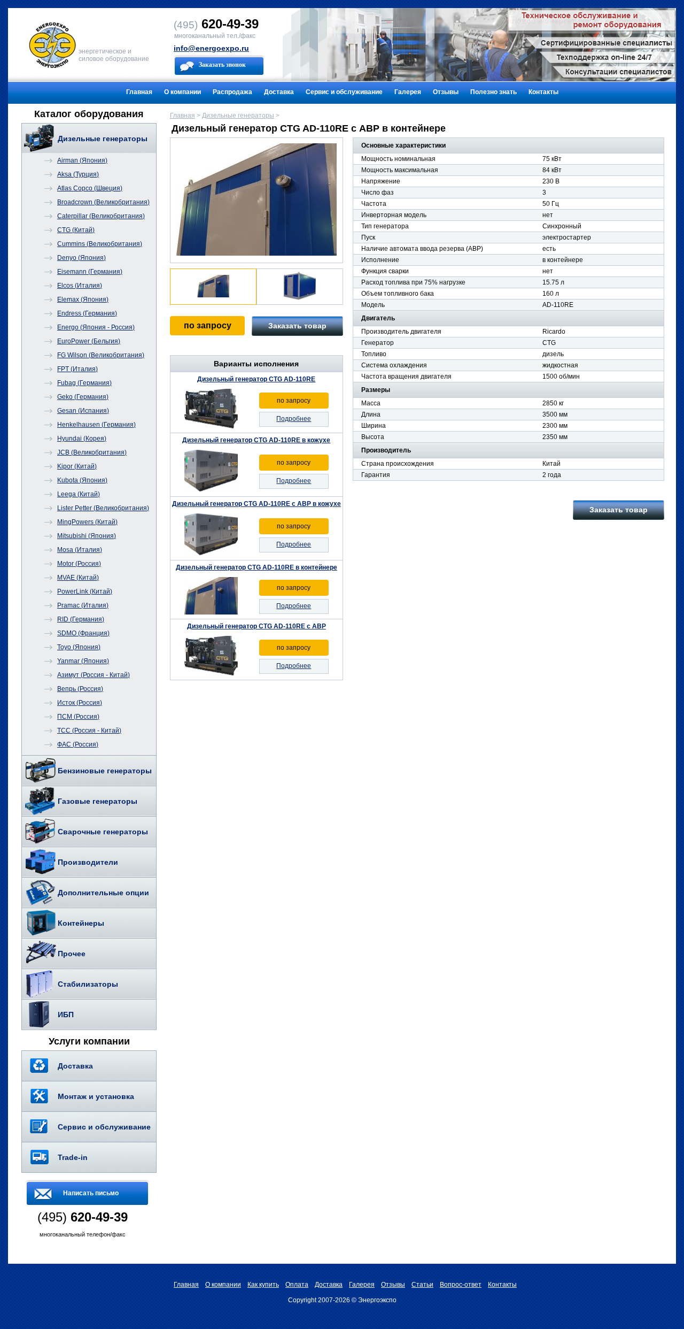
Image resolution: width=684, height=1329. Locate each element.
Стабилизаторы (88, 984)
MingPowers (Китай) (87, 522)
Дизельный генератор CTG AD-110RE (256, 379)
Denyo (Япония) (81, 258)
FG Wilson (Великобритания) (100, 355)
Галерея (407, 92)
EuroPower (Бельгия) (88, 341)
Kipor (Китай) (77, 466)
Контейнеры (81, 923)
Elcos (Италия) (79, 285)
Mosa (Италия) (79, 550)
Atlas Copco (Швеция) (89, 188)
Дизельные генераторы (102, 138)
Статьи (422, 1284)
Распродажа (232, 92)
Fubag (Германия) (84, 383)
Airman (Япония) (82, 160)
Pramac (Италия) (82, 605)
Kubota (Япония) (82, 480)
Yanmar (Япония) (83, 661)
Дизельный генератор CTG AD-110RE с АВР (256, 626)
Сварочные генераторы (103, 831)
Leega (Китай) (78, 494)
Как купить (263, 1284)
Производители (88, 862)
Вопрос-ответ (460, 1284)
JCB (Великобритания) (92, 452)
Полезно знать (493, 92)
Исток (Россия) (79, 702)
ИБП (66, 1014)
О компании (182, 92)
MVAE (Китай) (78, 577)
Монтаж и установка (96, 1096)
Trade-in (73, 1157)
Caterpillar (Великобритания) (101, 216)
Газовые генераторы (97, 801)
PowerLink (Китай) (84, 591)
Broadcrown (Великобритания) (103, 202)
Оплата (296, 1284)
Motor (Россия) (79, 563)
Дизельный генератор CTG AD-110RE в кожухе (256, 440)
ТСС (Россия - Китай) (89, 730)
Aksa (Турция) (78, 174)
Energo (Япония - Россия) (96, 327)
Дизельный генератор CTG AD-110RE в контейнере (256, 567)
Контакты (543, 92)
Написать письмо (91, 1193)
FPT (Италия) (77, 369)
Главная (139, 92)
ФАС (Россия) (77, 744)
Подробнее (293, 418)
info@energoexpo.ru (211, 48)
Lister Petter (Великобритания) (103, 508)
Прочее (72, 953)
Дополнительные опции (103, 892)
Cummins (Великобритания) (99, 244)
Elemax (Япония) (82, 299)
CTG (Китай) (76, 230)
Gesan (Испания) (83, 410)
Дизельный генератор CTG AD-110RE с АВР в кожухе (256, 504)
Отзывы (445, 92)
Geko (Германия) (82, 397)
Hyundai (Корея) (81, 438)
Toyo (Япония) (78, 647)
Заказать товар (297, 325)
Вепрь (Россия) (80, 689)
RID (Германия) (80, 619)
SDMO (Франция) (83, 633)
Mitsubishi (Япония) (86, 536)
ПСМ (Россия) (78, 716)
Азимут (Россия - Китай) (93, 675)
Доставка (279, 92)
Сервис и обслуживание (344, 92)
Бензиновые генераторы (105, 770)
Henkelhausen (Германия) (96, 424)
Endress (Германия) (87, 313)
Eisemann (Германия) (89, 271)
